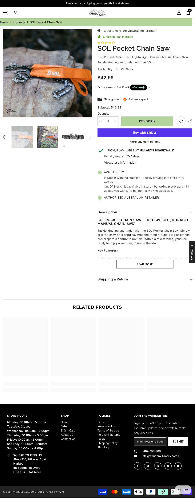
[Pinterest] (157, 465)
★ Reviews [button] (192, 252)
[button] (4, 137)
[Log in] (179, 12)
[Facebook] (137, 465)
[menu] (5, 12)
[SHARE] (188, 121)
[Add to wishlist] (180, 121)
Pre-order (146, 121)
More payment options (144, 141)
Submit (178, 441)
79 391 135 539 (55, 491)
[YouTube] (178, 465)
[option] (47, 73)
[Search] (16, 12)
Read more (145, 264)
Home (4, 22)
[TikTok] (168, 465)
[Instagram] (147, 465)
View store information (120, 162)
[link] (25, 384)
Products (19, 22)
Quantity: (104, 113)
